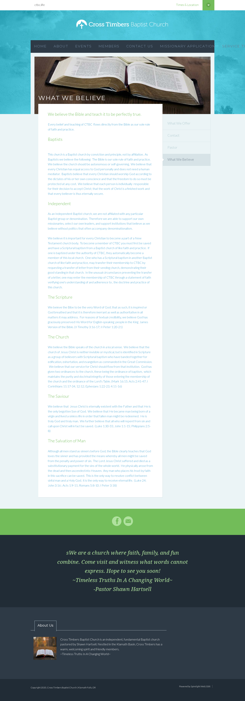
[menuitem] (40, 46)
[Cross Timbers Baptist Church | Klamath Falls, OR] (122, 25)
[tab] (43, 626)
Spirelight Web (198, 686)
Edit (208, 686)
